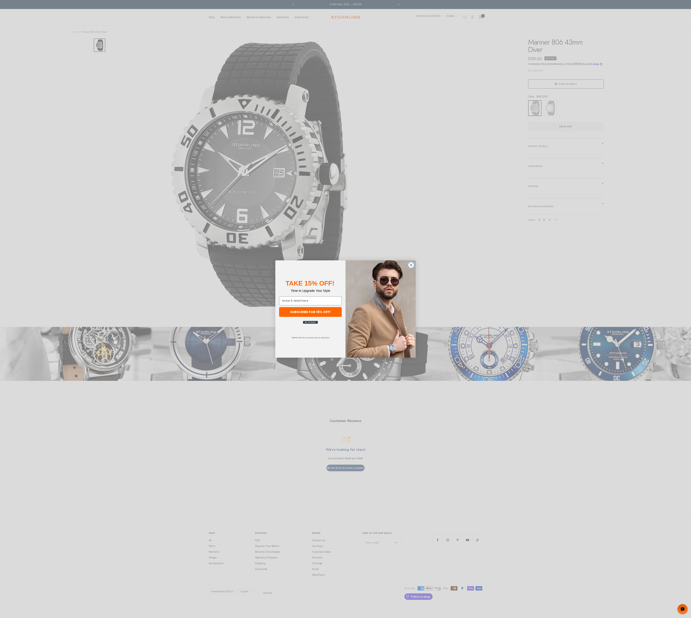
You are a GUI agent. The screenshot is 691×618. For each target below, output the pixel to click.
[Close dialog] (411, 265)
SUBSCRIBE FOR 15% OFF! (310, 312)
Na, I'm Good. (310, 322)
